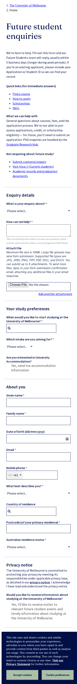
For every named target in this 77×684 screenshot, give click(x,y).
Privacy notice (19, 565)
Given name (14, 395)
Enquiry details (20, 195)
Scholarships (21, 103)
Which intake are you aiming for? (29, 339)
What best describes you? (23, 486)
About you (15, 387)
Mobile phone (15, 468)
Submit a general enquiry (29, 162)
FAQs (16, 108)
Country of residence (20, 504)
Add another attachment (55, 294)
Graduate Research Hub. (22, 144)
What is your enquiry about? (25, 204)
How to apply (22, 99)
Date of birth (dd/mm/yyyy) (25, 432)
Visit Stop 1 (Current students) (33, 166)
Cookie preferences (57, 675)
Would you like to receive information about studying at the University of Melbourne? (37, 597)
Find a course (21, 94)
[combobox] (31, 328)
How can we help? (18, 222)
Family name (15, 413)
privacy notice (40, 582)
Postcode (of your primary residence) (32, 522)
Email (10, 450)
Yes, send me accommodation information (33, 367)
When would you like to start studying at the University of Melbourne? (37, 319)
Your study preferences (27, 308)
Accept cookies (22, 675)
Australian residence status (25, 540)
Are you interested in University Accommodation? (28, 359)
